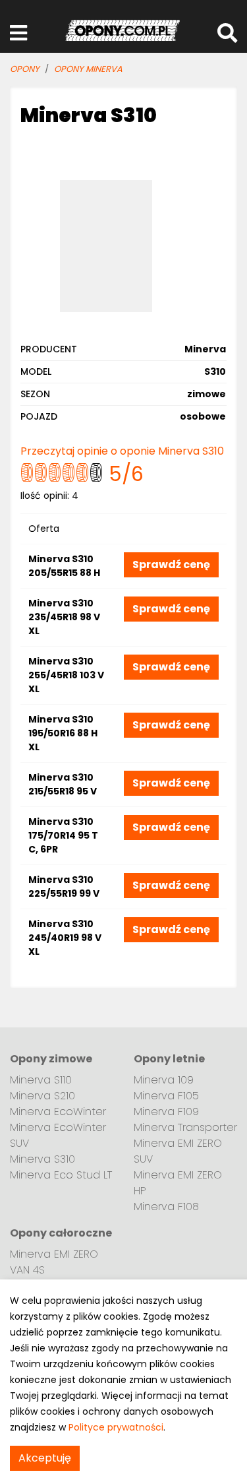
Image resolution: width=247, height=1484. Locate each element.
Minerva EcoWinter (58, 1111)
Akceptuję (44, 1458)
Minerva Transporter (185, 1127)
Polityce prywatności (116, 1427)
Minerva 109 (164, 1079)
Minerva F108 (166, 1206)
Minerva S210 (42, 1095)
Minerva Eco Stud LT (61, 1174)
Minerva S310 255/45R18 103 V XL (66, 675)
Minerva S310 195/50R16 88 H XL (62, 733)
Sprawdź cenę (171, 564)
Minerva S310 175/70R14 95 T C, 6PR (63, 835)
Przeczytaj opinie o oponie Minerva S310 (122, 451)
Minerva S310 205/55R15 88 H (64, 565)
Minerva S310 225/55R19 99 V (63, 886)
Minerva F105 (166, 1095)
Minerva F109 (166, 1111)
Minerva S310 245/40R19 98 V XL (64, 937)
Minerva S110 (41, 1079)
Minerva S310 (42, 1159)
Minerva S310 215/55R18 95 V (62, 784)
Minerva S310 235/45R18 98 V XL (64, 617)
